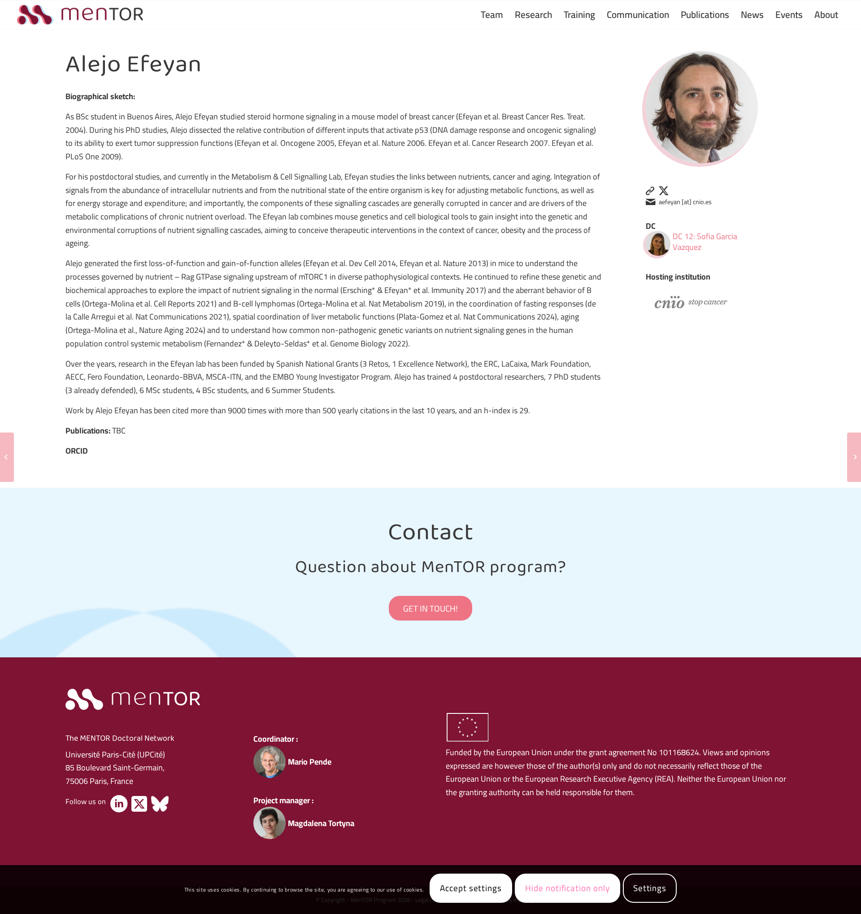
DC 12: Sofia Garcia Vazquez (705, 241)
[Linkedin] (118, 804)
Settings (650, 888)
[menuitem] (492, 14)
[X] (139, 804)
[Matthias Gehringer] (7, 457)
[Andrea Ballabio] (854, 457)
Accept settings (471, 888)
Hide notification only (567, 888)
